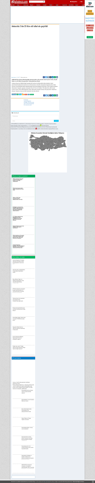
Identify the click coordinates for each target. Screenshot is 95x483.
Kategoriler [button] (74, 1)
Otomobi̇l (41, 4)
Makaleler (35, 4)
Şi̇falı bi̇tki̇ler (68, 4)
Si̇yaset (73, 4)
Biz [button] (82, 1)
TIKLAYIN (90, 37)
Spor (79, 4)
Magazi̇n (28, 4)
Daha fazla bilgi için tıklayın (78, 481)
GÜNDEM (14, 77)
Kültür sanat (23, 4)
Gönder (56, 120)
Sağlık (54, 4)
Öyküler (47, 4)
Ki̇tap (15, 4)
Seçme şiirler (61, 4)
